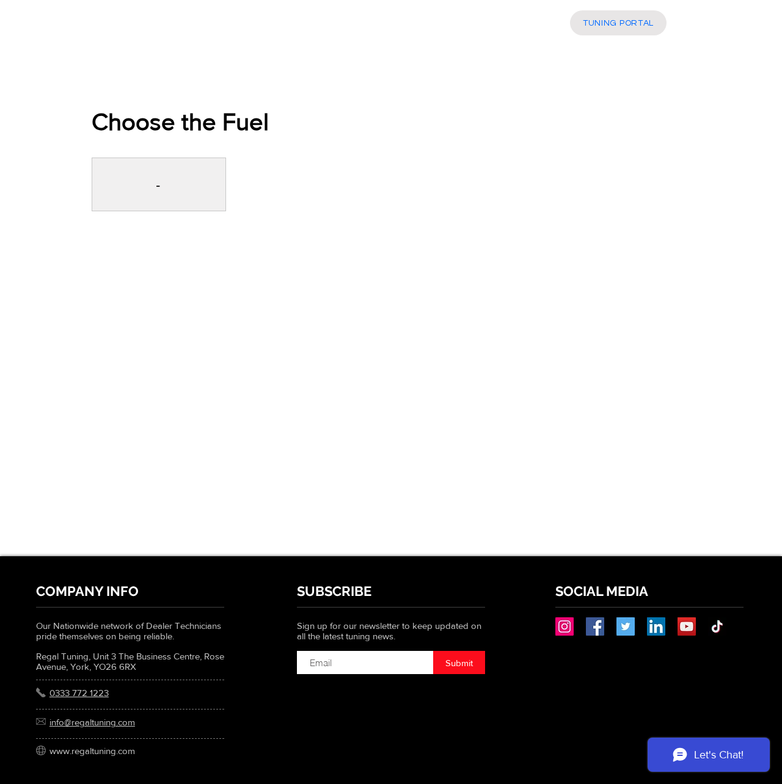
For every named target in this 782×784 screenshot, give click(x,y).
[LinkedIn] (656, 626)
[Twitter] (625, 626)
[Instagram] (564, 626)
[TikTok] (717, 626)
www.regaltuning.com (92, 751)
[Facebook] (595, 626)
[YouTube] (687, 626)
